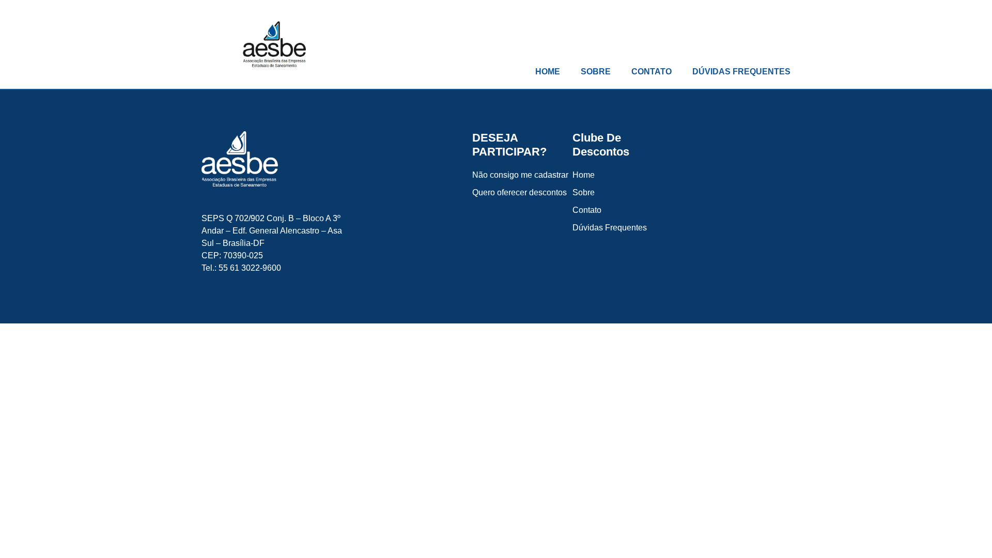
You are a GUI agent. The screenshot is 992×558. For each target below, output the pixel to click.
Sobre (596, 71)
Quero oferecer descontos (519, 192)
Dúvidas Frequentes (741, 71)
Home (547, 71)
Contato (651, 71)
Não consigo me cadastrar (520, 175)
